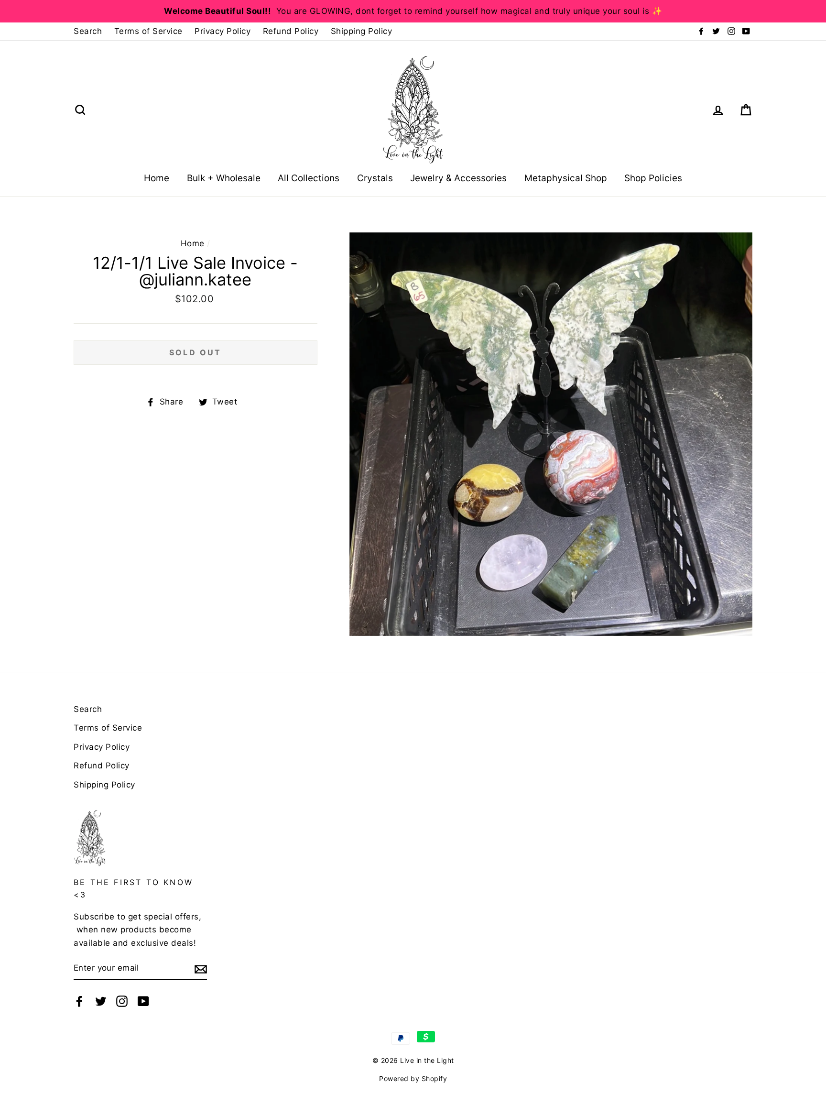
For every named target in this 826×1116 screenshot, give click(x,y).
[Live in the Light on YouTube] (143, 1001)
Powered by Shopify (413, 1078)
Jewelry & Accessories (458, 178)
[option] (413, 11)
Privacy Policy (222, 31)
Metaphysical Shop (565, 178)
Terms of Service (148, 31)
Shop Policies (653, 178)
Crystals (375, 178)
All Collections (308, 178)
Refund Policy (291, 31)
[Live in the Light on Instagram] (122, 1001)
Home (156, 178)
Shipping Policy (361, 31)
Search (88, 31)
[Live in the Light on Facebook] (79, 1001)
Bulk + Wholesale (224, 178)
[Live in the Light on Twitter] (101, 1001)
